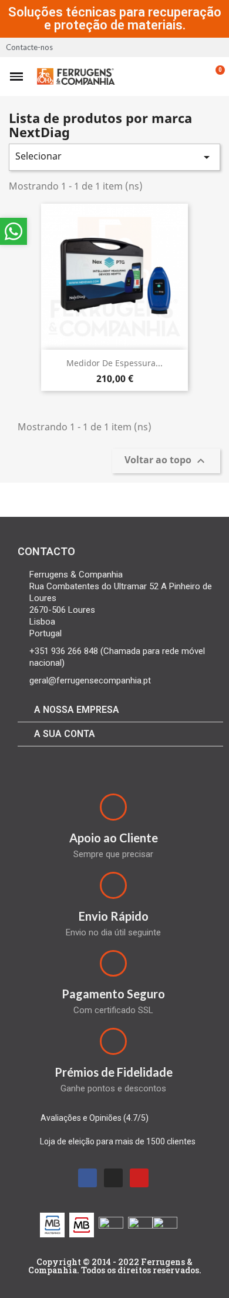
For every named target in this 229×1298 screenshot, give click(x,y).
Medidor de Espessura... (114, 363)
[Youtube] (139, 1177)
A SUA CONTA (64, 733)
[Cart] (213, 76)
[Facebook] (87, 1177)
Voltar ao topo (166, 461)
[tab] (120, 710)
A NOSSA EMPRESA (76, 709)
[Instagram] (113, 1177)
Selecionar (114, 157)
